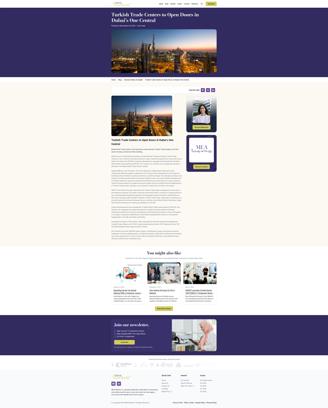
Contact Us (166, 386)
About (161, 4)
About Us (165, 383)
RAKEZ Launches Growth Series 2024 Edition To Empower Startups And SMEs (200, 292)
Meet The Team (186, 386)
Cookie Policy (200, 403)
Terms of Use (178, 403)
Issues (179, 4)
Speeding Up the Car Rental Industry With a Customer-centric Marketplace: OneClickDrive (127, 292)
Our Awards (185, 380)
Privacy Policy (211, 403)
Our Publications (206, 380)
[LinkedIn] (213, 90)
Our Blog (165, 389)
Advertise (194, 4)
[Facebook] (203, 90)
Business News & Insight (133, 80)
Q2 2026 (203, 386)
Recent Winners (186, 383)
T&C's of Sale (189, 403)
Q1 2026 (203, 389)
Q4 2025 (203, 392)
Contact (186, 4)
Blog (166, 4)
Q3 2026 (203, 383)
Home (113, 80)
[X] (208, 90)
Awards (172, 4)
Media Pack (166, 392)
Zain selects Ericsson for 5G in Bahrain (162, 291)
